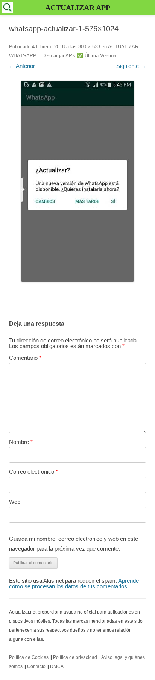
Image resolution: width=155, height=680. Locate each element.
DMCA (57, 666)
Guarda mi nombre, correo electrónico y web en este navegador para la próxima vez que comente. (73, 544)
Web (14, 502)
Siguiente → (131, 66)
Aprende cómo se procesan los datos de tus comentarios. (74, 583)
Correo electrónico (33, 471)
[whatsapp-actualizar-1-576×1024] (77, 181)
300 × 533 (89, 46)
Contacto (36, 666)
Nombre (21, 442)
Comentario (25, 358)
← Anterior (22, 66)
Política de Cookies (29, 657)
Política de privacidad (75, 657)
